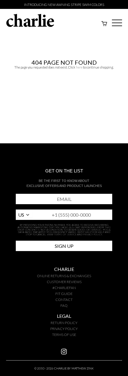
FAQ (64, 305)
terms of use (64, 334)
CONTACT (64, 299)
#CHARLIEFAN (64, 287)
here (79, 67)
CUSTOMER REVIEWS (64, 282)
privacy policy (64, 328)
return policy (64, 323)
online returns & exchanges (64, 276)
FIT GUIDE (64, 293)
